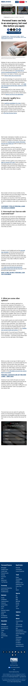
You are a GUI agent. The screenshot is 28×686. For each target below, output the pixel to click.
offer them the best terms (10, 113)
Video (17, 615)
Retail (2, 613)
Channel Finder (19, 621)
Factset (18, 675)
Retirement (4, 580)
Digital (17, 577)
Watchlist (4, 621)
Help (14, 669)
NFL (17, 596)
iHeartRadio (15, 655)
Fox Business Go (19, 644)
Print (17, 29)
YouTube (12, 652)
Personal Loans (4, 573)
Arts (2, 637)
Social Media (19, 579)
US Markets (4, 599)
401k (2, 578)
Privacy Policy (19, 626)
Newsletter (24, 652)
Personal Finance (6, 565)
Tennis (17, 608)
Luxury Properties (20, 571)
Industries (3, 612)
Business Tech (19, 582)
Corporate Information (21, 631)
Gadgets (18, 581)
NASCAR (18, 601)
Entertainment (4, 626)
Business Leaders (5, 610)
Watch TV (22, 1)
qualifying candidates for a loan (12, 103)
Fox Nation (18, 642)
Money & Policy (4, 589)
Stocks (2, 597)
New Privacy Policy (14, 665)
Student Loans (4, 569)
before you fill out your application (14, 94)
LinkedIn (18, 652)
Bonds (2, 606)
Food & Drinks (4, 635)
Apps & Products (20, 646)
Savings (3, 574)
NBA (17, 597)
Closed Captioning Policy (14, 671)
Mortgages (3, 567)
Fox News (18, 640)
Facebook (8, 29)
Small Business (4, 591)
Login (17, 1)
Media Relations (19, 630)
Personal (18, 567)
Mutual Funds (4, 617)
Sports (18, 593)
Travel (2, 630)
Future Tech (18, 586)
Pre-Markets (4, 615)
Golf (17, 606)
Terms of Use (19, 624)
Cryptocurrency (4, 601)
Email (20, 29)
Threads (14, 29)
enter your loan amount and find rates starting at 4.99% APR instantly (13, 85)
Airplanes (3, 634)
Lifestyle (3, 624)
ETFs (2, 608)
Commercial (19, 569)
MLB (17, 599)
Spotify (12, 655)
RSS (21, 652)
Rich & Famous (4, 628)
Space (17, 589)
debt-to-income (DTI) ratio (8, 162)
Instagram (9, 652)
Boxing (17, 603)
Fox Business (6, 1)
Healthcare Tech (20, 584)
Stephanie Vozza (5, 36)
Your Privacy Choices (15, 667)
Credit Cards (4, 571)
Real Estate (19, 565)
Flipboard (15, 652)
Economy (4, 585)
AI (16, 588)
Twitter (11, 29)
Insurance (3, 576)
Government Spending (6, 588)
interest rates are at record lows (12, 75)
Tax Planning (4, 582)
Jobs (17, 623)
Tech (17, 575)
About (17, 618)
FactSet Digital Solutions (14, 676)
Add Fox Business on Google (14, 32)
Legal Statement (22, 676)
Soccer (17, 605)
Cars (2, 632)
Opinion (18, 612)
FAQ (17, 628)
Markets (3, 595)
